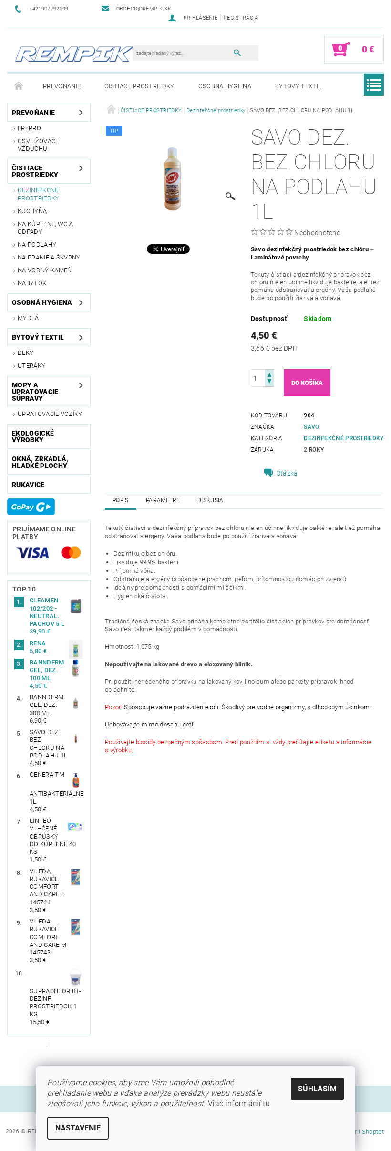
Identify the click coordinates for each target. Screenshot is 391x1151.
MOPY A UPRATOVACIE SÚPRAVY (35, 391)
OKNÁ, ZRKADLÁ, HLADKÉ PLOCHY (40, 462)
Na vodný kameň (45, 270)
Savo (311, 427)
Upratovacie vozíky (50, 413)
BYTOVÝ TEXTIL (298, 86)
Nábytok (32, 283)
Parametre (163, 500)
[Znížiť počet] (269, 382)
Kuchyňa (32, 211)
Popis (121, 500)
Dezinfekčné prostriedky (39, 194)
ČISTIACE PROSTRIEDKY (139, 86)
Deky (25, 352)
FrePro (29, 128)
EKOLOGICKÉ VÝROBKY (33, 436)
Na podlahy (37, 244)
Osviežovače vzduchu (38, 144)
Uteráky (31, 365)
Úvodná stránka (19, 86)
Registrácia (241, 18)
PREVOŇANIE (62, 86)
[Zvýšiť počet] (269, 373)
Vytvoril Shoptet (362, 1131)
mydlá (28, 317)
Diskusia (210, 500)
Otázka (287, 473)
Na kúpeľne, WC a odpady (45, 227)
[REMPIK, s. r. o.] (74, 54)
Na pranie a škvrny (49, 257)
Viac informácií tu (239, 1103)
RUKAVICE (28, 484)
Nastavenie (78, 1127)
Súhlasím (317, 1088)
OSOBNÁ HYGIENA (224, 86)
